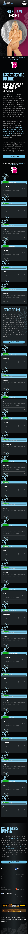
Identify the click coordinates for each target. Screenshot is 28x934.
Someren (10, 129)
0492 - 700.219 (15, 156)
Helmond (12, 133)
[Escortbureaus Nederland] (14, 911)
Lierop (20, 129)
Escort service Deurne (11, 838)
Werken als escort (5, 883)
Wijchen (5, 133)
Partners (3, 876)
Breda (15, 129)
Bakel (18, 127)
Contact (3, 887)
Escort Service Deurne (8, 846)
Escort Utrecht (15, 131)
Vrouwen (3, 881)
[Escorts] (14, 906)
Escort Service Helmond (8, 917)
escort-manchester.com (21, 876)
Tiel (22, 131)
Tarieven (3, 879)
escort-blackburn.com (20, 885)
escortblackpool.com (20, 883)
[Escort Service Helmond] (7, 3)
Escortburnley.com (19, 874)
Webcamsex (4, 885)
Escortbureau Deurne (13, 848)
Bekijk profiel (6, 194)
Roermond (6, 131)
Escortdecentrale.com (6, 899)
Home (2, 874)
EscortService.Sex (5, 901)
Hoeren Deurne (21, 846)
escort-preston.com (20, 881)
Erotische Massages (6, 889)
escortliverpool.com (20, 879)
